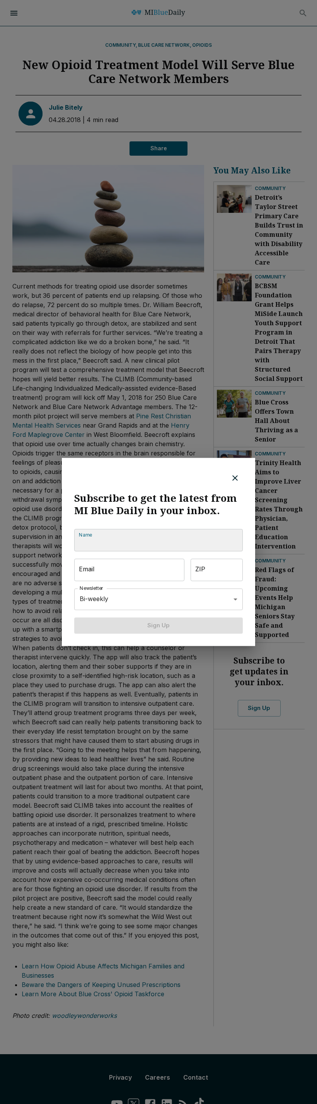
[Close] (235, 478)
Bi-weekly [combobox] (94, 599)
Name (85, 535)
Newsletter (92, 588)
